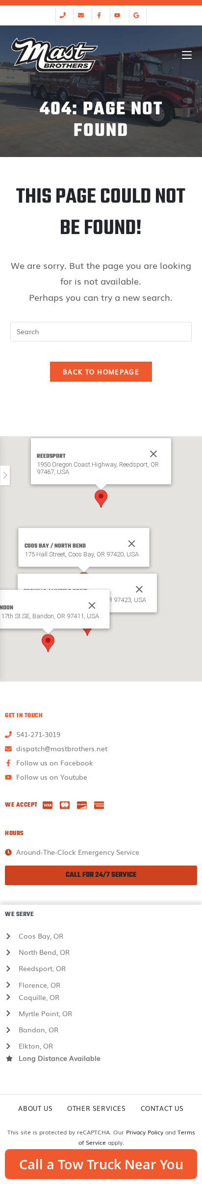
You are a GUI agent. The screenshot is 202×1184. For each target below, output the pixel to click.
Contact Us (162, 1108)
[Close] (132, 543)
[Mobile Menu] (187, 55)
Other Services (96, 1108)
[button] (101, 499)
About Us (35, 1108)
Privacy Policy (144, 1132)
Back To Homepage (101, 371)
